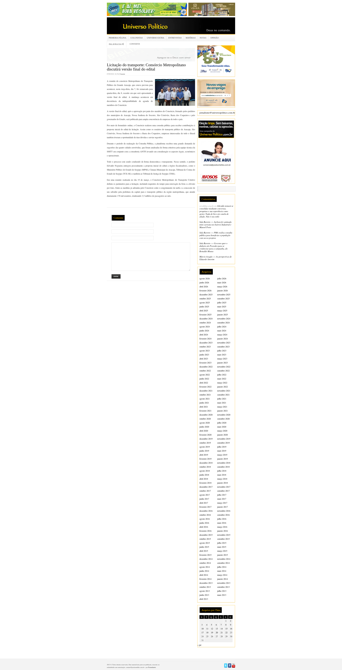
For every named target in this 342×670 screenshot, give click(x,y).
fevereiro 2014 (205, 578)
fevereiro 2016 (205, 530)
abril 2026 (203, 286)
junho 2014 (204, 570)
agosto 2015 (204, 542)
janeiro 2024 (222, 338)
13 (217, 628)
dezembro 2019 (206, 438)
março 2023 (222, 358)
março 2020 (222, 430)
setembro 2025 (223, 298)
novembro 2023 (223, 342)
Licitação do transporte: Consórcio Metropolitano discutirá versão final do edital (146, 67)
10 (202, 628)
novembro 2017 (223, 486)
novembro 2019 (223, 438)
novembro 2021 (223, 390)
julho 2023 (221, 350)
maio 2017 (221, 498)
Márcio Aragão (205, 256)
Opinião (214, 38)
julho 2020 (221, 422)
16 (231, 628)
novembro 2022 (223, 366)
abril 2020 (203, 430)
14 (222, 628)
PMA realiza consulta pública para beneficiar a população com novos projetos (215, 235)
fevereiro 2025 (205, 314)
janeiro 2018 (222, 482)
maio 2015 (221, 546)
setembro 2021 (223, 394)
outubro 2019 (205, 442)
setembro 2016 (223, 514)
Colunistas (136, 38)
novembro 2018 (223, 462)
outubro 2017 (205, 490)
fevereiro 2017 (205, 506)
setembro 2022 (223, 370)
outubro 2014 (205, 562)
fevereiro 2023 (205, 362)
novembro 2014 (223, 558)
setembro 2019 (223, 442)
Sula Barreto (204, 221)
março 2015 (222, 550)
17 (202, 632)
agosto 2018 (204, 470)
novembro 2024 (223, 318)
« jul (199, 645)
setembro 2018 (223, 466)
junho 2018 (204, 474)
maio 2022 (221, 378)
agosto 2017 (204, 494)
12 (212, 628)
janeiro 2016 (222, 530)
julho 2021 (221, 398)
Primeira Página (117, 38)
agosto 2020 (204, 422)
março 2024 (222, 334)
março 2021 (222, 406)
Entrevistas (175, 38)
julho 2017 (221, 494)
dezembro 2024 (206, 318)
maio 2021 (221, 402)
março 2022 (222, 382)
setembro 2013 (223, 586)
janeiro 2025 (222, 314)
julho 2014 (221, 566)
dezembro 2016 (206, 510)
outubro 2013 (205, 586)
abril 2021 (203, 406)
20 (217, 632)
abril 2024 (203, 334)
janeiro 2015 (222, 554)
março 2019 (222, 454)
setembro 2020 (223, 418)
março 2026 (222, 286)
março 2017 (222, 502)
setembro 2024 (223, 322)
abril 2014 (203, 574)
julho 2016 (221, 518)
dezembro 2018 (206, 462)
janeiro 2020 (222, 434)
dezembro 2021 (206, 390)
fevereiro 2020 (205, 434)
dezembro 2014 (206, 558)
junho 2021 (204, 402)
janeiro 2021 (222, 410)
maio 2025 (221, 306)
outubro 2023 (205, 346)
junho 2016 (204, 522)
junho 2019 (204, 450)
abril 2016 (203, 526)
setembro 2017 (223, 490)
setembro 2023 (223, 346)
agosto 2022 (204, 374)
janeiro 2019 (222, 458)
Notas (203, 38)
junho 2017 (204, 498)
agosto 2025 (204, 302)
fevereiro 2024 (205, 338)
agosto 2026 (204, 278)
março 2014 (222, 574)
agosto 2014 (204, 566)
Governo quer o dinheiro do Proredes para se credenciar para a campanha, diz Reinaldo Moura (213, 247)
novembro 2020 (223, 414)
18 (207, 632)
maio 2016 (221, 522)
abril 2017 (203, 502)
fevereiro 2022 (205, 386)
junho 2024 (204, 330)
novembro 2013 (223, 582)
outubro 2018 (205, 466)
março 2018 (222, 478)
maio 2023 (221, 354)
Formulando (152, 667)
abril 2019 (203, 454)
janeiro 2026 (222, 290)
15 (226, 628)
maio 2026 (221, 282)
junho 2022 (204, 378)
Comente (122, 74)
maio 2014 (221, 570)
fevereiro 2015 (205, 554)
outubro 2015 (205, 538)
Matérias (191, 38)
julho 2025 (221, 302)
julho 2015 (221, 542)
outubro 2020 (205, 418)
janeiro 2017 (222, 506)
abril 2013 (203, 598)
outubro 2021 (205, 394)
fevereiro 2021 (205, 410)
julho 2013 (221, 590)
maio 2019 (221, 450)
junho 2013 (204, 594)
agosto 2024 (204, 326)
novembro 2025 (223, 294)
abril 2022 (203, 382)
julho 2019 (221, 446)
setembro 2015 (223, 538)
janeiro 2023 (222, 362)
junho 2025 (204, 306)
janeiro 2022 (222, 386)
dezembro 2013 (206, 582)
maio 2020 (221, 426)
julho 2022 (221, 374)
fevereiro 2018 (205, 482)
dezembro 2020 (206, 414)
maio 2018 (221, 474)
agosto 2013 (204, 590)
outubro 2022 (205, 370)
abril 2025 (203, 310)
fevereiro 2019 (205, 458)
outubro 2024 (205, 322)
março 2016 (222, 526)
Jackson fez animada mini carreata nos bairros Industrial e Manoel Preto (215, 224)
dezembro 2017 (206, 486)
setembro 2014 (223, 562)
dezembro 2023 (206, 342)
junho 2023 (204, 354)
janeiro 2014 (222, 578)
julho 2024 (221, 326)
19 (212, 632)
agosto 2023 (204, 350)
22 (226, 632)
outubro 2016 (205, 514)
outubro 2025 (205, 298)
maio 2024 (221, 330)
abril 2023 (203, 358)
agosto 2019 (204, 446)
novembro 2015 (223, 534)
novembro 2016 (223, 510)
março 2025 (222, 310)
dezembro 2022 (206, 366)
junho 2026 (204, 282)
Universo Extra (155, 38)
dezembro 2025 (206, 294)
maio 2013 (221, 594)
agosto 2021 (204, 398)
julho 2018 (221, 470)
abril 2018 (203, 478)
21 (222, 632)
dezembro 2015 (206, 534)
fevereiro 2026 (205, 290)
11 (207, 628)
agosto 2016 (204, 518)
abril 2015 (203, 550)
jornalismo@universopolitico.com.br (217, 112)
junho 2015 (204, 546)
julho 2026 (221, 278)
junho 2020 (204, 426)
